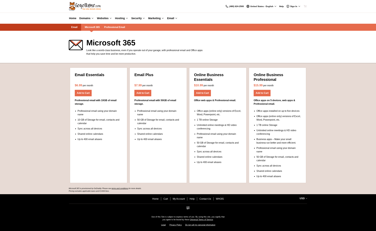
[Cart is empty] (305, 6)
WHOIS (220, 199)
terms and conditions (120, 188)
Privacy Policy (175, 225)
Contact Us (205, 199)
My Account (179, 199)
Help (192, 199)
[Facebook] (188, 209)
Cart (165, 199)
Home (155, 199)
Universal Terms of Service (201, 219)
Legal (163, 225)
